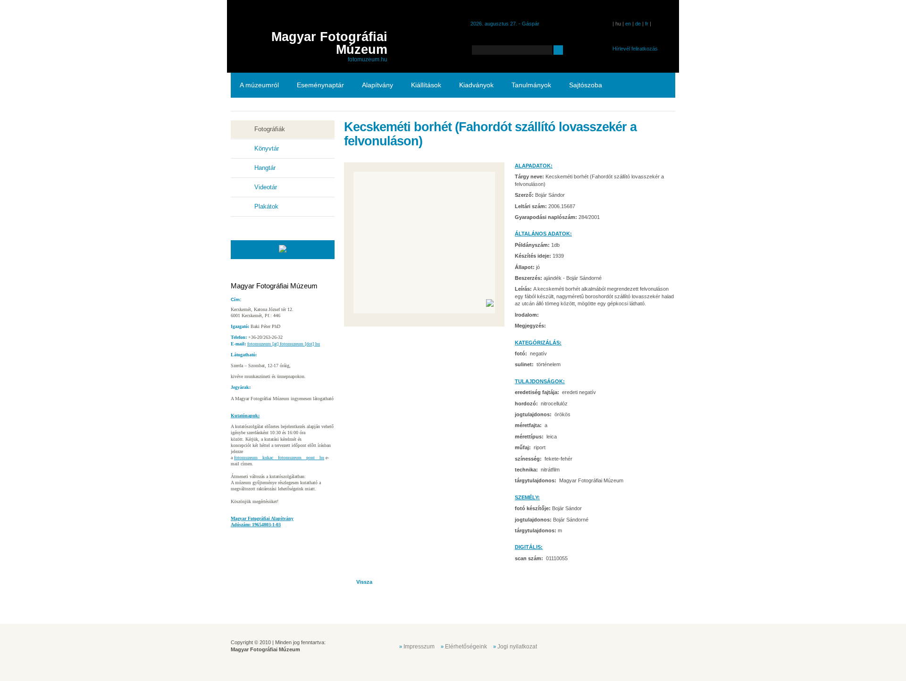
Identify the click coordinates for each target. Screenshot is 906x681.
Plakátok (266, 206)
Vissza (364, 582)
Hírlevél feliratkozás (635, 48)
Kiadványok (476, 85)
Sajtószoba (585, 85)
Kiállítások (426, 85)
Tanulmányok (531, 85)
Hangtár (265, 167)
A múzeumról (259, 85)
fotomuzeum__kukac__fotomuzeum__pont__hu (279, 457)
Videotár (265, 187)
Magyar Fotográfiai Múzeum (329, 43)
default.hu (608, 645)
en (628, 23)
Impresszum (419, 646)
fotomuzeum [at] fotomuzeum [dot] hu (283, 343)
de (638, 23)
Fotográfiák (269, 129)
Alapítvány (377, 85)
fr (646, 23)
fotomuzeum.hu (367, 59)
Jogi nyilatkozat (517, 646)
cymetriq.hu (655, 645)
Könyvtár (266, 148)
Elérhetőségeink (466, 646)
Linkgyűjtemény (263, 110)
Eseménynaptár (320, 85)
